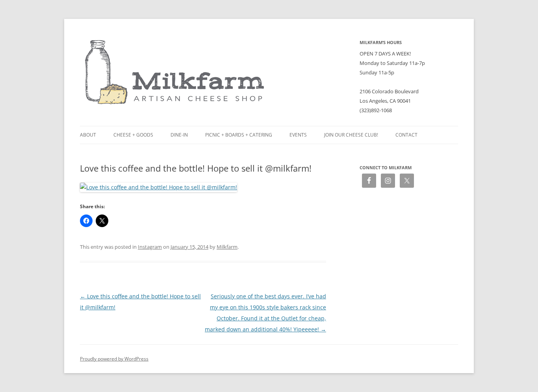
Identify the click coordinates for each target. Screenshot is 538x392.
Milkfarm (227, 246)
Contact (406, 134)
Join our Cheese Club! (351, 134)
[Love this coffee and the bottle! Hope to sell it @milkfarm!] (158, 187)
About (88, 134)
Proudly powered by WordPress (114, 358)
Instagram (150, 246)
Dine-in (179, 134)
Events (298, 134)
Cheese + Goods (133, 134)
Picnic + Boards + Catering (238, 134)
